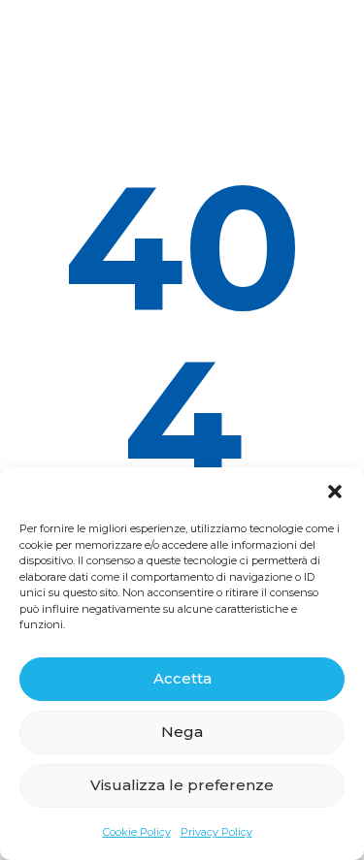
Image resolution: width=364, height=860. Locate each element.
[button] (335, 491)
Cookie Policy (137, 832)
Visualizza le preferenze (182, 785)
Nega (182, 731)
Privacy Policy (216, 832)
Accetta (182, 678)
